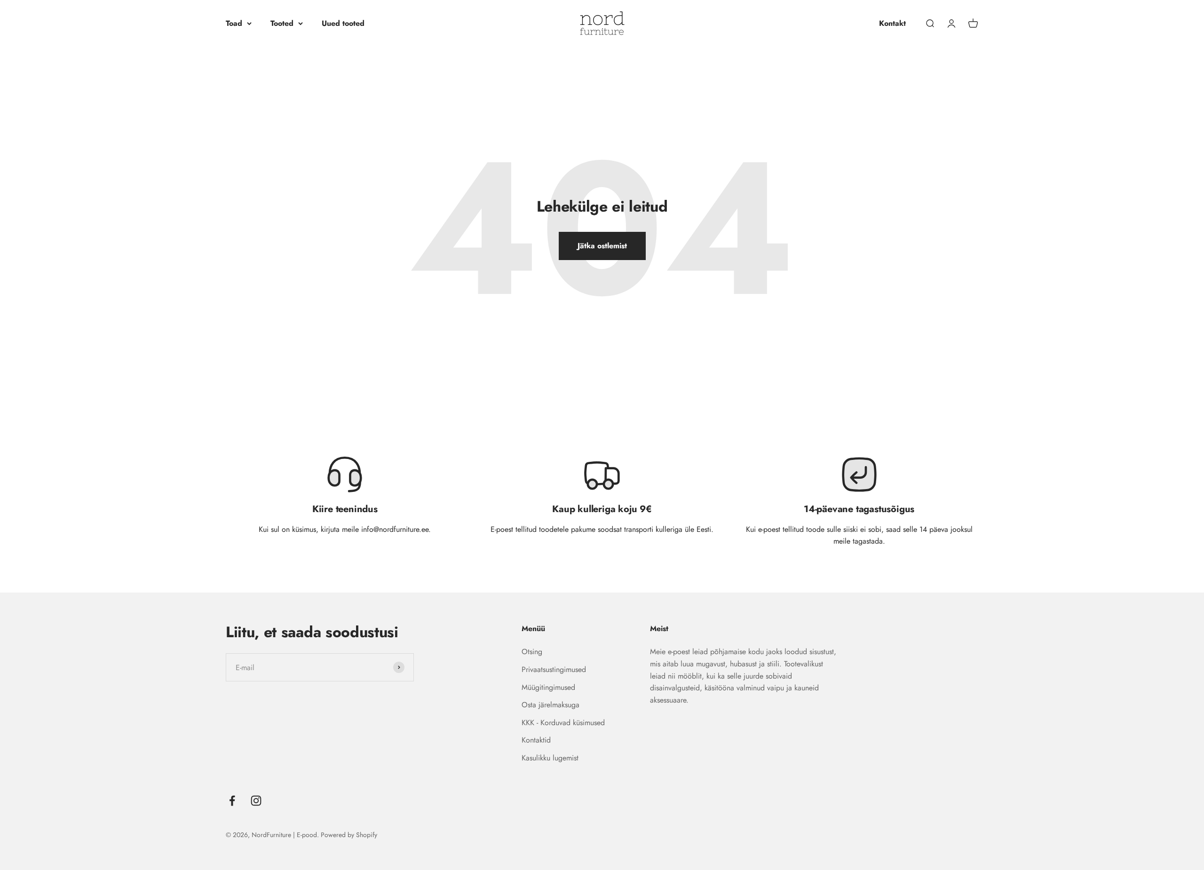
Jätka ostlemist (602, 245)
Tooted (281, 23)
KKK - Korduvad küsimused (563, 722)
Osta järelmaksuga (550, 704)
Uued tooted (343, 23)
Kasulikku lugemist (550, 757)
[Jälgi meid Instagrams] (256, 800)
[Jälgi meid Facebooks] (232, 800)
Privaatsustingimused (554, 669)
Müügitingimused (548, 687)
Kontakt (892, 23)
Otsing (532, 651)
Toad (234, 23)
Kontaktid (536, 740)
